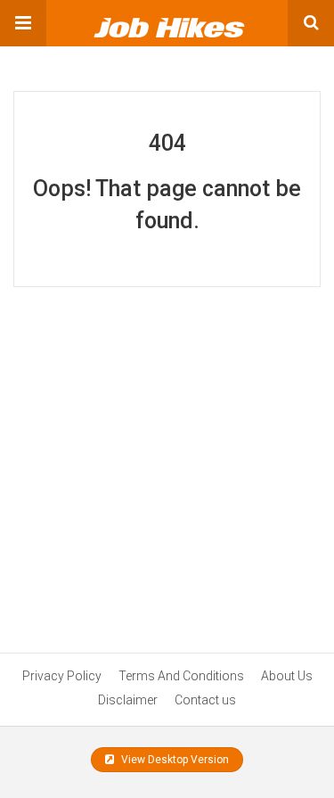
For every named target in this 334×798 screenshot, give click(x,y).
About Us (287, 676)
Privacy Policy (62, 676)
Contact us (205, 700)
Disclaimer (128, 700)
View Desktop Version (173, 759)
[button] (23, 23)
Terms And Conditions (181, 676)
